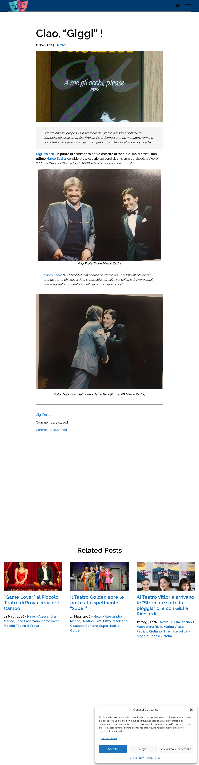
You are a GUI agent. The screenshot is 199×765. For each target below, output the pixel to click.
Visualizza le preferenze (176, 749)
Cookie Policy (137, 757)
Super (103, 626)
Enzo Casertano (28, 621)
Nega (142, 749)
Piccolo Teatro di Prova (21, 626)
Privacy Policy (153, 757)
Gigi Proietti (45, 154)
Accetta (113, 749)
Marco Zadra (52, 275)
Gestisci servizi (109, 738)
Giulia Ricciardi (182, 622)
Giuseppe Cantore (84, 626)
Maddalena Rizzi (149, 627)
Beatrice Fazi (92, 621)
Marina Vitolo (174, 627)
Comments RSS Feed (51, 430)
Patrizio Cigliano (149, 631)
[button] (191, 710)
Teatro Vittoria (161, 636)
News (61, 45)
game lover (49, 621)
